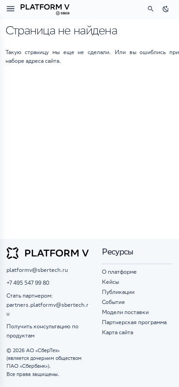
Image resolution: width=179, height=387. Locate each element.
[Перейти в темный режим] (166, 8)
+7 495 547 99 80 (27, 284)
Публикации (118, 293)
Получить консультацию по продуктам (42, 331)
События (113, 303)
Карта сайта (117, 333)
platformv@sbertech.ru (37, 271)
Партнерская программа (134, 323)
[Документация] (45, 8)
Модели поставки (125, 313)
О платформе (119, 273)
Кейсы (110, 283)
